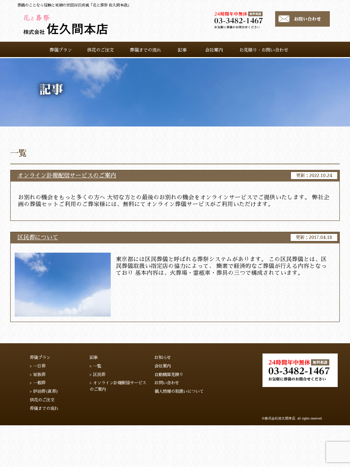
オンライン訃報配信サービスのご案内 (66, 175)
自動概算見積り (168, 375)
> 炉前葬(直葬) (44, 391)
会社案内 (162, 366)
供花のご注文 (42, 400)
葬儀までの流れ (44, 408)
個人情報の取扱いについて (179, 391)
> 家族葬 (37, 375)
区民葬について (37, 237)
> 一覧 (95, 366)
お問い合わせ (166, 383)
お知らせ (162, 358)
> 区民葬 (97, 375)
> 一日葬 (37, 366)
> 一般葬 (37, 383)
